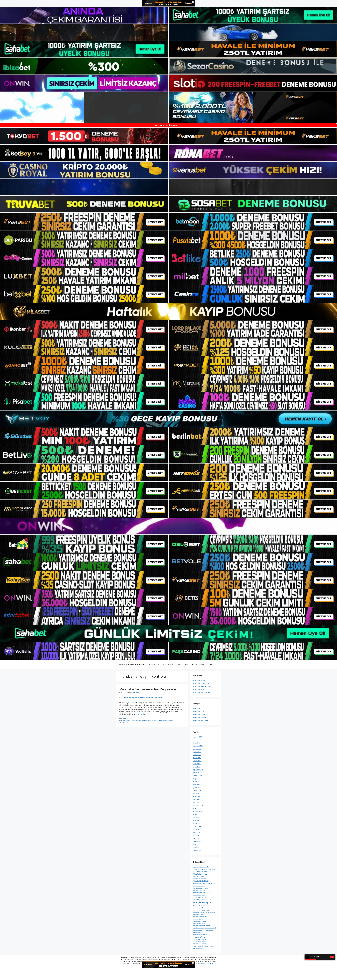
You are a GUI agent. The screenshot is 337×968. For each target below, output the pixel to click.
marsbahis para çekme (199, 923)
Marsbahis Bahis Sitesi (202, 881)
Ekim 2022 (196, 835)
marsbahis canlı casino (199, 886)
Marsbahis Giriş (154, 664)
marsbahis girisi (199, 895)
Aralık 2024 (197, 758)
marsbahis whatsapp (199, 939)
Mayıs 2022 (197, 844)
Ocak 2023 (197, 826)
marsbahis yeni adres (200, 941)
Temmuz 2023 (198, 808)
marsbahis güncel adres (199, 908)
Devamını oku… (141, 714)
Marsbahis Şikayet (168, 664)
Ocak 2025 (197, 755)
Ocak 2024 (197, 791)
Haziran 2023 (198, 811)
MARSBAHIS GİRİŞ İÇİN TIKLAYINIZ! (168, 125)
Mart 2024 (197, 785)
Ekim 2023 (197, 799)
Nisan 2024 (197, 782)
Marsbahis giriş (202, 902)
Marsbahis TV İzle (199, 937)
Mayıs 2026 (197, 740)
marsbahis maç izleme (200, 917)
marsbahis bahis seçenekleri (199, 878)
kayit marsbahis (209, 871)
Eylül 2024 (196, 767)
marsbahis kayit (210, 912)
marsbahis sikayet (198, 928)
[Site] (84, 222)
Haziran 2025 (198, 746)
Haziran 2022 (198, 841)
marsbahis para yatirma (199, 921)
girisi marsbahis (212, 869)
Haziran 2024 (198, 776)
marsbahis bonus (197, 883)
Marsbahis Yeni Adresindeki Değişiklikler (148, 689)
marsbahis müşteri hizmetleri (199, 919)
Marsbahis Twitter (183, 664)
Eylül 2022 (196, 838)
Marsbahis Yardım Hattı (201, 692)
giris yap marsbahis (198, 871)
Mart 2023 (197, 820)
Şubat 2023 (197, 823)
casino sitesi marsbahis (200, 869)
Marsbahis (212, 664)
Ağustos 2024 (198, 770)
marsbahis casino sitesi (199, 892)
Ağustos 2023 (198, 805)
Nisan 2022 (197, 847)
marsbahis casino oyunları (199, 890)
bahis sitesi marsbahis (201, 867)
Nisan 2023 (197, 817)
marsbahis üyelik (211, 943)
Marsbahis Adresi (199, 680)
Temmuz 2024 (198, 773)
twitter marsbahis (209, 946)
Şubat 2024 (197, 788)
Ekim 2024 (197, 764)
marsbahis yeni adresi (200, 944)
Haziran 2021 (197, 850)
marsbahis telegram (198, 930)
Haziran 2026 (198, 737)
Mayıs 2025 (197, 749)
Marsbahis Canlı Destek (200, 888)
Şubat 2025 (197, 752)
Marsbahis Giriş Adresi (131, 664)
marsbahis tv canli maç (198, 932)
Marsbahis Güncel (199, 905)
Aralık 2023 (197, 794)
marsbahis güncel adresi (201, 910)
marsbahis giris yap (199, 899)
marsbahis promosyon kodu (201, 925)
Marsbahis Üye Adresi (201, 683)
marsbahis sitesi (210, 928)
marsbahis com (210, 892)
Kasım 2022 (197, 832)
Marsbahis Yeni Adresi (199, 664)
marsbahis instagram (198, 912)
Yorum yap (124, 722)
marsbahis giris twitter (127, 720)
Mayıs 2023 (197, 814)
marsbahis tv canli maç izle (200, 934)
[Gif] (168, 311)
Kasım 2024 (197, 761)
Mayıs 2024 (197, 779)
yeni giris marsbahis (198, 948)
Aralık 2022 (197, 829)
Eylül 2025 (196, 743)
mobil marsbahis (198, 946)
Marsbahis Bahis (198, 876)
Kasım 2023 (197, 796)
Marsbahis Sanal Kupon (201, 686)
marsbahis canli (209, 883)
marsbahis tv (209, 930)
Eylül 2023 (196, 802)
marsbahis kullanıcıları (199, 914)
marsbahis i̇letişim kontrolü (143, 720)
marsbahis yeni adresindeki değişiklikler (163, 720)
